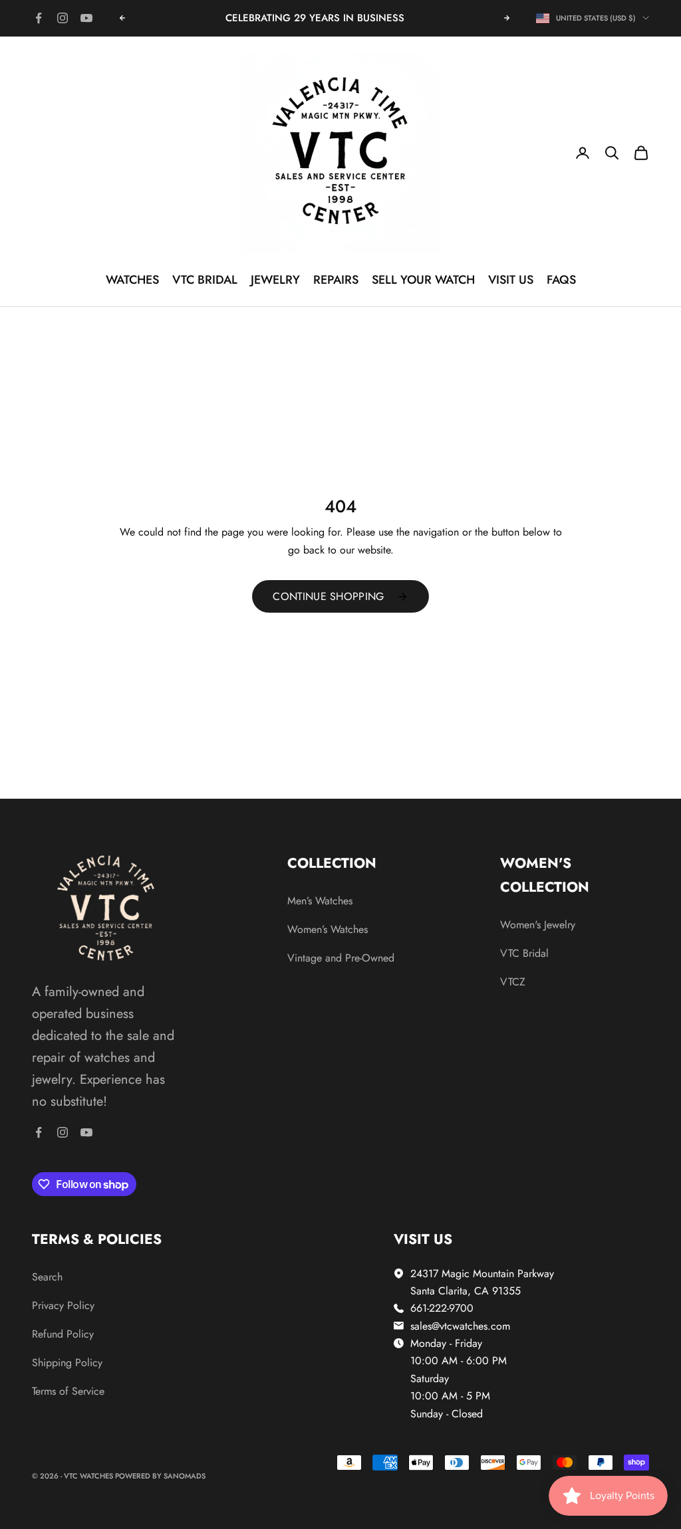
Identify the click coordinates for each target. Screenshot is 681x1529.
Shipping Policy (67, 1362)
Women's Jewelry (537, 924)
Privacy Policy (63, 1305)
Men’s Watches (319, 900)
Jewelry (275, 279)
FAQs (561, 279)
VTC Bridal (204, 279)
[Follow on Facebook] (38, 18)
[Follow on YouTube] (86, 18)
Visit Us (510, 279)
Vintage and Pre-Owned (340, 958)
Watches (132, 279)
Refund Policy (63, 1334)
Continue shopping (328, 596)
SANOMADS (184, 1476)
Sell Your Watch (423, 279)
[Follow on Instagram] (62, 18)
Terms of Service (68, 1391)
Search (47, 1276)
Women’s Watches (327, 929)
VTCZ (512, 981)
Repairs (335, 279)
